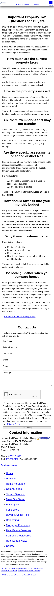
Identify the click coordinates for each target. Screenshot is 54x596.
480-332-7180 (12, 459)
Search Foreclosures (18, 535)
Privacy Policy (38, 568)
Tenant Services (15, 494)
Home (9, 473)
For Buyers (12, 504)
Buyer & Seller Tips (17, 514)
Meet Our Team (15, 499)
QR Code (4, 568)
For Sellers (12, 509)
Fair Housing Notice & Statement (29, 570)
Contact (10, 545)
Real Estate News (16, 540)
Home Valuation (15, 483)
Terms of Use (13, 568)
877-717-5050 (14, 456)
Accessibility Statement (9, 570)
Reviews (11, 478)
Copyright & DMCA (25, 568)
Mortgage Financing (18, 525)
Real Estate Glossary (18, 530)
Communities (14, 488)
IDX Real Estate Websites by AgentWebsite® (18, 575)
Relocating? (13, 520)
